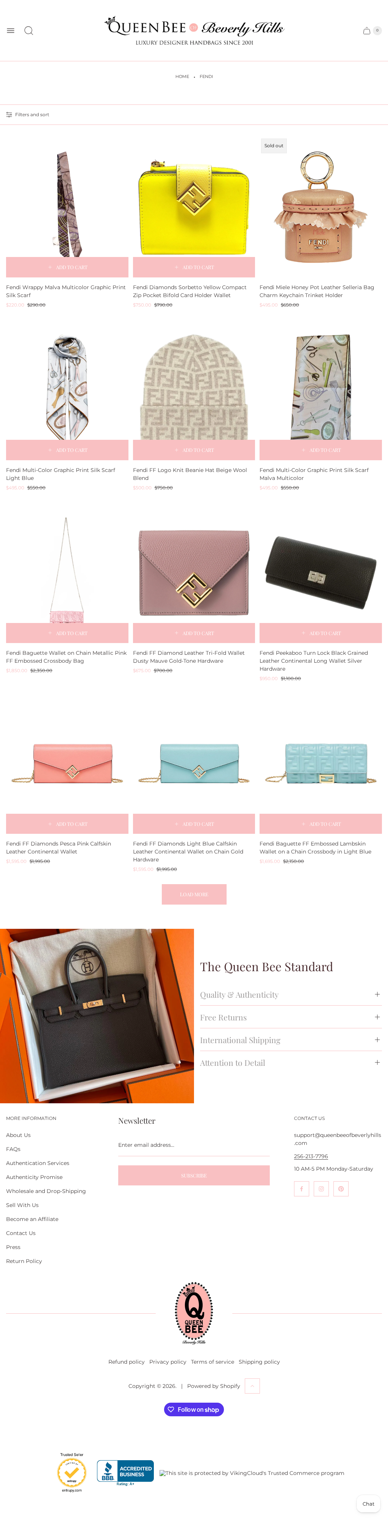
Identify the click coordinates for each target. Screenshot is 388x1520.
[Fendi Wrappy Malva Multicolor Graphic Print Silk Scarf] (67, 207)
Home (182, 76)
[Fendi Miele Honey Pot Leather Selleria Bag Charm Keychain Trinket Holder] (321, 207)
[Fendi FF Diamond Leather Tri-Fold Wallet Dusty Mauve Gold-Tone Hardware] (194, 573)
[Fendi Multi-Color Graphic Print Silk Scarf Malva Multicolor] (321, 390)
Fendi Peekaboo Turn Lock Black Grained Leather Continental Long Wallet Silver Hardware (314, 660)
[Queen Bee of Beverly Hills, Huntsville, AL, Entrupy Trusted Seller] (67, 1494)
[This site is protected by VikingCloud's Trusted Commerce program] (252, 1473)
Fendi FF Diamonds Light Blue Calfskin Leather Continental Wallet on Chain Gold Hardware (188, 851)
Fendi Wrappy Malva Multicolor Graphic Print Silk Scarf (66, 291)
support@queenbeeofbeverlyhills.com (337, 1139)
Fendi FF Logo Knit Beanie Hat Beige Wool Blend (190, 474)
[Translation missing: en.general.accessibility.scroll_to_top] (252, 1386)
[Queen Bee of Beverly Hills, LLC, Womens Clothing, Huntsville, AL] (125, 1473)
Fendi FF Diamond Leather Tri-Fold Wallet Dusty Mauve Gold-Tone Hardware (189, 656)
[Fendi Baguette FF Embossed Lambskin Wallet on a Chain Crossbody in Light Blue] (321, 763)
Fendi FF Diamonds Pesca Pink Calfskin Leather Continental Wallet (58, 847)
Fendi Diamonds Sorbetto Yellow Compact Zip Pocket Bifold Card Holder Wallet (190, 291)
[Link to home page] (194, 1313)
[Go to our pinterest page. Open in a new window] (341, 1188)
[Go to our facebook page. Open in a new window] (301, 1188)
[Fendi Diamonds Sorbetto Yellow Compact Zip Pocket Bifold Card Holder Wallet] (194, 207)
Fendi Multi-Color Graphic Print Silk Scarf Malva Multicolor (314, 474)
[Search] (28, 30)
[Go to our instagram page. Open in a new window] (321, 1188)
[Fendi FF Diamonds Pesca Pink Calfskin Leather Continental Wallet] (67, 763)
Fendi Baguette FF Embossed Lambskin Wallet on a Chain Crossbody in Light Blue (315, 847)
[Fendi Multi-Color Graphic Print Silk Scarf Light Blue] (67, 390)
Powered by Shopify (213, 1386)
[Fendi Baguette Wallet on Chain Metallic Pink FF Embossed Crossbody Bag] (67, 573)
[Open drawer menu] (10, 30)
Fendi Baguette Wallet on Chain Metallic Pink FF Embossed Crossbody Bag (66, 656)
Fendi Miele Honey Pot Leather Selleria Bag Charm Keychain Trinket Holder (317, 291)
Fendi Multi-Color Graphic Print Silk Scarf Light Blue (60, 474)
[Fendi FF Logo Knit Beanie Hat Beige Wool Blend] (194, 390)
